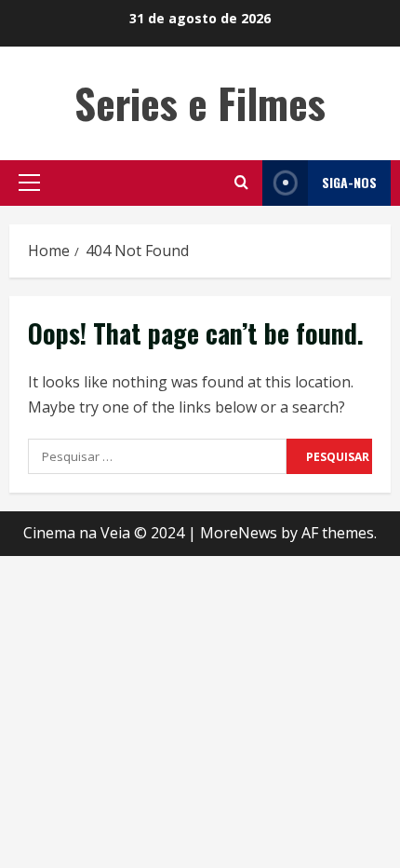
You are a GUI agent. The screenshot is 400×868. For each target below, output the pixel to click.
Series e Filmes (200, 103)
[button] (29, 182)
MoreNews (238, 532)
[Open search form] (241, 182)
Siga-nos (349, 182)
